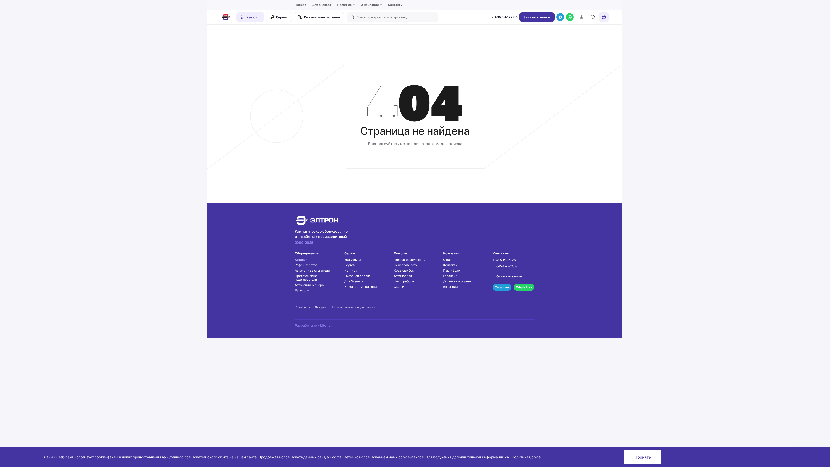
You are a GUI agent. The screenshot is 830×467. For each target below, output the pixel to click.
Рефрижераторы (307, 265)
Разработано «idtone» (313, 325)
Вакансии (450, 286)
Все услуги (352, 259)
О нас (447, 259)
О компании (370, 4)
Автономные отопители (312, 270)
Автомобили (403, 276)
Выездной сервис (357, 276)
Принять (642, 457)
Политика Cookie (526, 457)
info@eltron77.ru (505, 266)
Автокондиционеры (309, 285)
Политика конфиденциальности (353, 307)
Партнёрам (451, 270)
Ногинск (350, 270)
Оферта (320, 307)
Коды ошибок (404, 270)
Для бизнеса (321, 4)
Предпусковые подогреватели (306, 277)
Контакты (395, 4)
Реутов (349, 265)
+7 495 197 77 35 (504, 17)
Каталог (253, 17)
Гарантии (450, 276)
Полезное (344, 4)
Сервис (282, 17)
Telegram (502, 287)
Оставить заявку (509, 276)
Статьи (399, 286)
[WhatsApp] (570, 17)
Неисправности (406, 265)
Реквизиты (302, 307)
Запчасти (302, 290)
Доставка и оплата (457, 281)
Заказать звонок (537, 17)
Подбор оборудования (410, 259)
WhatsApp (524, 287)
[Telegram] (560, 17)
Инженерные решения (361, 286)
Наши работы (404, 281)
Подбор (300, 4)
